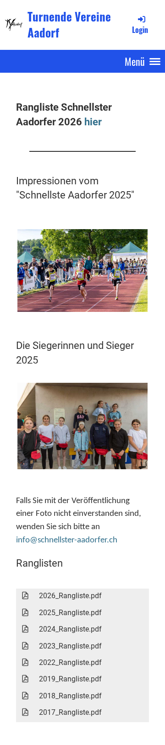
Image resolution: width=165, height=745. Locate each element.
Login (140, 29)
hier (93, 122)
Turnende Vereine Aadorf (69, 24)
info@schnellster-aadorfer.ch (66, 540)
